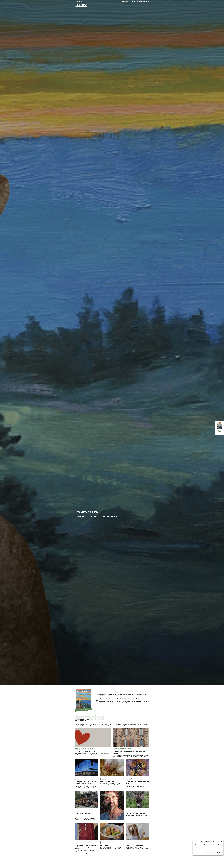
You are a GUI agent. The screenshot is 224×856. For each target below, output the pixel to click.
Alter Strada (134, 5)
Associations (78, 778)
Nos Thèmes (116, 5)
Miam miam (103, 841)
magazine (105, 694)
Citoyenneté (85, 748)
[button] (221, 841)
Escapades (140, 809)
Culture (87, 778)
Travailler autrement (132, 809)
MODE (76, 841)
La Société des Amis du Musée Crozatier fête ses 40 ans (85, 782)
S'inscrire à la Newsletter (143, 1)
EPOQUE (91, 748)
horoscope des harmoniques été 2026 (137, 782)
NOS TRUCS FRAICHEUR (134, 845)
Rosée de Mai (143, 5)
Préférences (217, 852)
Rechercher (125, 1)
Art (83, 778)
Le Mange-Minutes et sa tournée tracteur (83, 814)
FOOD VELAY (105, 845)
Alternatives (78, 748)
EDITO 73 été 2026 (107, 781)
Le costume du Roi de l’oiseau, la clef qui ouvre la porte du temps (85, 846)
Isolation (126, 748)
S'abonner (133, 1)
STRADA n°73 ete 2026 (83, 710)
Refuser (208, 852)
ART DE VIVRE (86, 841)
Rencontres (78, 809)
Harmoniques (130, 778)
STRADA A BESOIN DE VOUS (85, 751)
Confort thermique (118, 748)
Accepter (198, 852)
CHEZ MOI (131, 748)
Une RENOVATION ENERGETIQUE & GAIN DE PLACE (129, 752)
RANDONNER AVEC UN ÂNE (136, 813)
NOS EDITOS (103, 778)
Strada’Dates (125, 5)
